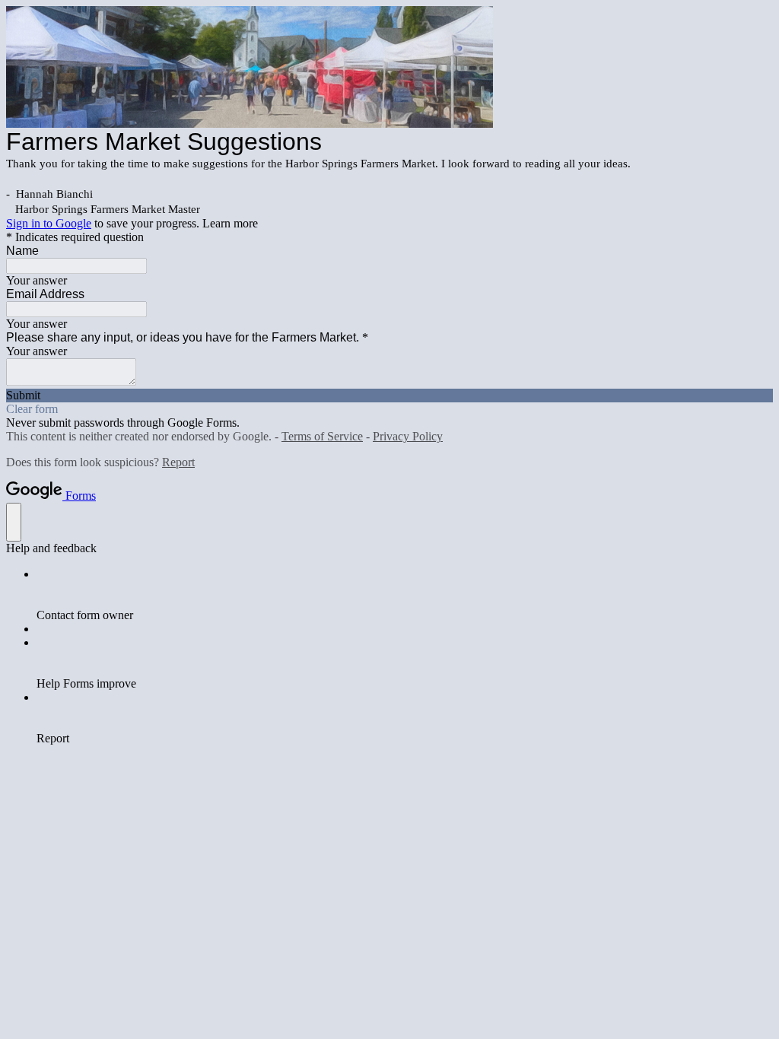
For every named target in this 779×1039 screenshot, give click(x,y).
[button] (389, 395)
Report (178, 462)
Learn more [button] (230, 223)
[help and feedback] (13, 522)
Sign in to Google (48, 223)
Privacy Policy (408, 436)
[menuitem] (405, 594)
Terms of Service (322, 436)
